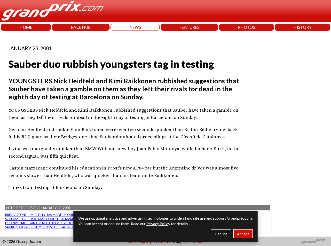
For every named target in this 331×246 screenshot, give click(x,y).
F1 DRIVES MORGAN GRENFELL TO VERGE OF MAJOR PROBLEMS (53, 223)
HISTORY (303, 27)
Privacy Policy (158, 223)
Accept (243, 233)
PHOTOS (246, 27)
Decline (221, 233)
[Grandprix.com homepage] (313, 241)
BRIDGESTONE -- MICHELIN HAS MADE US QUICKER (43, 215)
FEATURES (189, 27)
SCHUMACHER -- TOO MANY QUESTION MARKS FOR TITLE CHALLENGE (57, 219)
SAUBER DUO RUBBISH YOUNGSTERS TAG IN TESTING (45, 227)
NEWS (135, 27)
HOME (26, 27)
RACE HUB (81, 27)
